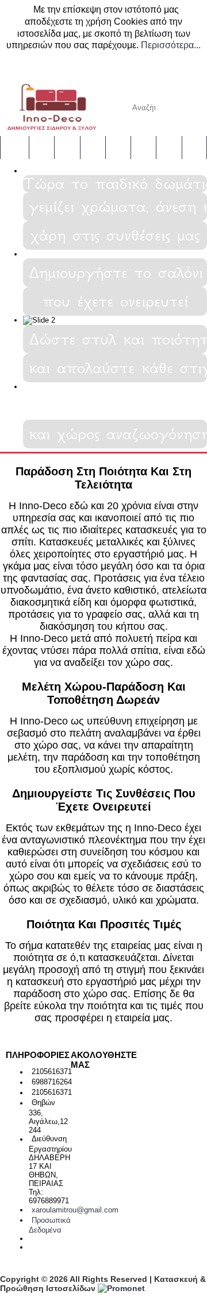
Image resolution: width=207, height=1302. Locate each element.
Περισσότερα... (171, 45)
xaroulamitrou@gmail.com (75, 1210)
